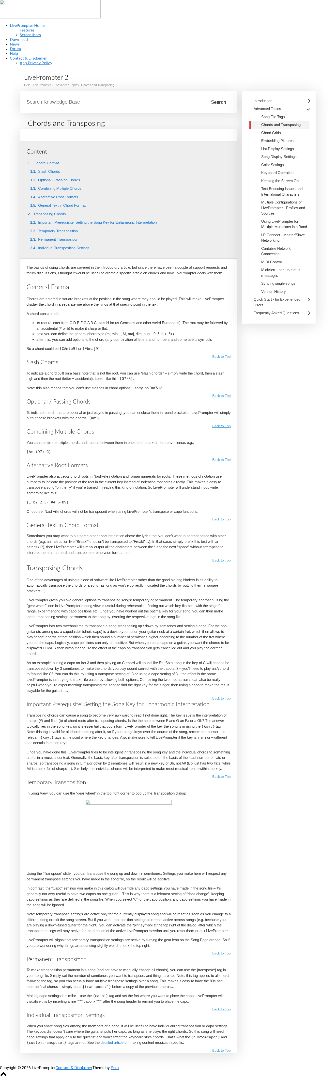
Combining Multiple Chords (59, 188)
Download (19, 40)
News (15, 44)
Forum (15, 49)
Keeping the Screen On (280, 181)
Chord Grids (271, 133)
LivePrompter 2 (43, 85)
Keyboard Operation (277, 173)
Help (14, 54)
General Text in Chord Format (62, 205)
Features (27, 30)
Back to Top (221, 356)
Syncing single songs (278, 283)
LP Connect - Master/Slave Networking (283, 238)
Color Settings (272, 165)
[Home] (50, 17)
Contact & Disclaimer (28, 58)
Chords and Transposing (97, 85)
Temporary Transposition (58, 231)
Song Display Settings (279, 157)
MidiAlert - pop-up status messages (280, 273)
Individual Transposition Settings (64, 248)
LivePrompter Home (27, 26)
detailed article (112, 1042)
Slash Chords (49, 171)
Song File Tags (273, 117)
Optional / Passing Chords (59, 180)
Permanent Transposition (58, 239)
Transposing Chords (49, 214)
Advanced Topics (67, 85)
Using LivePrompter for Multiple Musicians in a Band (284, 224)
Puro (115, 1067)
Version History (273, 291)
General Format (46, 163)
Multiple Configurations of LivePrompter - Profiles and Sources (283, 207)
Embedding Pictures (277, 141)
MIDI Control (271, 262)
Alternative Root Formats (58, 197)
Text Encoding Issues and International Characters (282, 191)
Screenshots (30, 35)
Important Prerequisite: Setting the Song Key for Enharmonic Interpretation (97, 222)
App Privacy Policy (36, 63)
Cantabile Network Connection (276, 251)
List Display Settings (277, 149)
